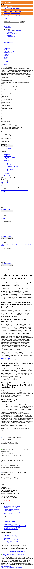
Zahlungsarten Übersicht (10, 10)
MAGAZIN (7, 175)
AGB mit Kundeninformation (11, 539)
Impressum (7, 538)
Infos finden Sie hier (6, 566)
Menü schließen (8, 27)
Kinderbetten (7, 156)
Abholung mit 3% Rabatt (10, 507)
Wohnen (6, 162)
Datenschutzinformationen (11, 541)
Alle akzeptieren (10, 567)
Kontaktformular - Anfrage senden (13, 11)
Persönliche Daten (12, 33)
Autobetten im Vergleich (10, 524)
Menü (5, 18)
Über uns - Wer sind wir (10, 535)
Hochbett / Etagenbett (9, 157)
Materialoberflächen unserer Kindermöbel (15, 526)
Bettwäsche (10, 169)
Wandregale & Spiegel (13, 166)
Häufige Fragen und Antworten (12, 13)
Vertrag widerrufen (9, 510)
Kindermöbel (7, 160)
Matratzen (9, 164)
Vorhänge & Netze (12, 170)
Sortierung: (3, 179)
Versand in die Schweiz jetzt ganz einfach (15, 512)
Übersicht (9, 32)
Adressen (9, 35)
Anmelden (10, 30)
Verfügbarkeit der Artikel (10, 7)
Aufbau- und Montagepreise (11, 509)
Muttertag (6, 173)
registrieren (18, 30)
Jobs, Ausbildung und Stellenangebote (14, 536)
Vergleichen (4, 209)
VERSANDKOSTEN (6, 547)
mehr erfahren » (19, 356)
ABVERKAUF (8, 172)
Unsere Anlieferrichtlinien (10, 523)
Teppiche (9, 167)
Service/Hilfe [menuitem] (11, 9)
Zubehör (6, 163)
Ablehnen (3, 567)
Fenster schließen (5, 358)
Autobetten (7, 154)
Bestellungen (10, 38)
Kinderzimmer (7, 159)
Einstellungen (18, 567)
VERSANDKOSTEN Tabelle (12, 8)
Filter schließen (5, 182)
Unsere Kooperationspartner (11, 542)
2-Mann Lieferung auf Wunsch (12, 506)
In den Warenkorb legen (7, 211)
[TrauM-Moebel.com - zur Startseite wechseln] (13, 15)
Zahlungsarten (11, 36)
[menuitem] (18, 7)
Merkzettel (10, 41)
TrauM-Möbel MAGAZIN (11, 529)
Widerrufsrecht (8, 513)
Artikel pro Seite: (5, 184)
